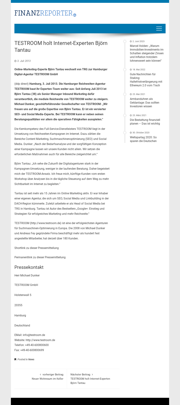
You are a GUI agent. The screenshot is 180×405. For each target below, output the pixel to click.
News (31, 359)
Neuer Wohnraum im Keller (47, 376)
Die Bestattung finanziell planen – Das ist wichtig (145, 121)
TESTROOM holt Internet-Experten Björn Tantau (90, 379)
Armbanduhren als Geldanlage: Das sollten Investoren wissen (144, 102)
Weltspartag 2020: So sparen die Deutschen (143, 139)
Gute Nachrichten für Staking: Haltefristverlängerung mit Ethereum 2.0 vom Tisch (146, 80)
